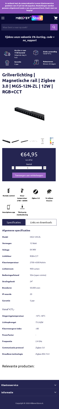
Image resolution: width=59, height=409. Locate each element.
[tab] (13, 222)
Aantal (29, 164)
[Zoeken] (54, 27)
